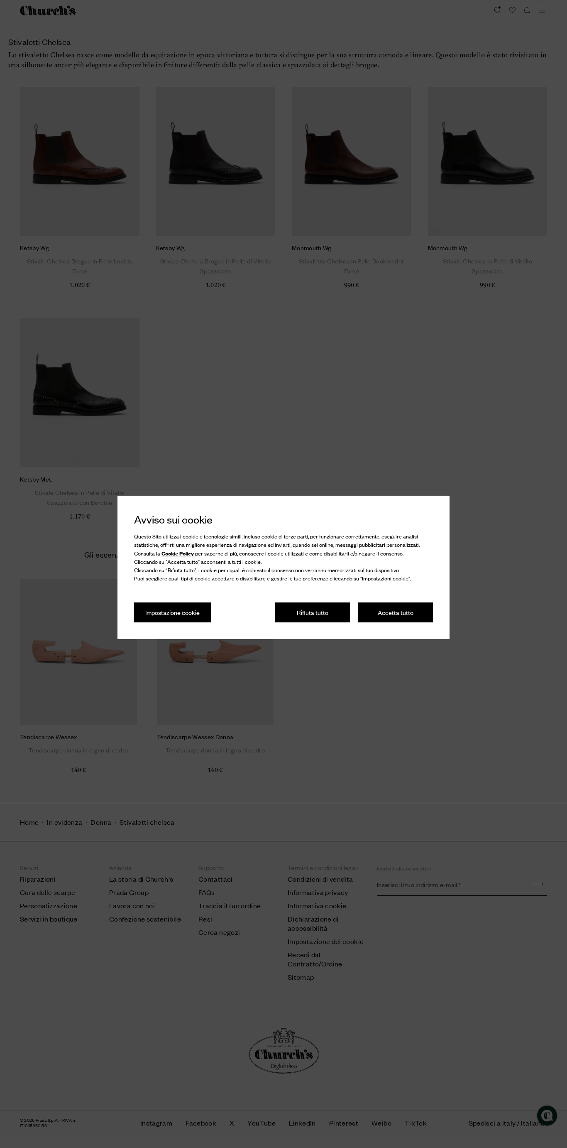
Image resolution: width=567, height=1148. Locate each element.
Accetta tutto (395, 612)
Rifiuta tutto (312, 612)
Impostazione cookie (172, 612)
